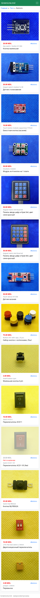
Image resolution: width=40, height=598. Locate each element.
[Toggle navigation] (37, 3)
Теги (12, 8)
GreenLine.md (8, 2)
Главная (4, 8)
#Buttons (34, 43)
